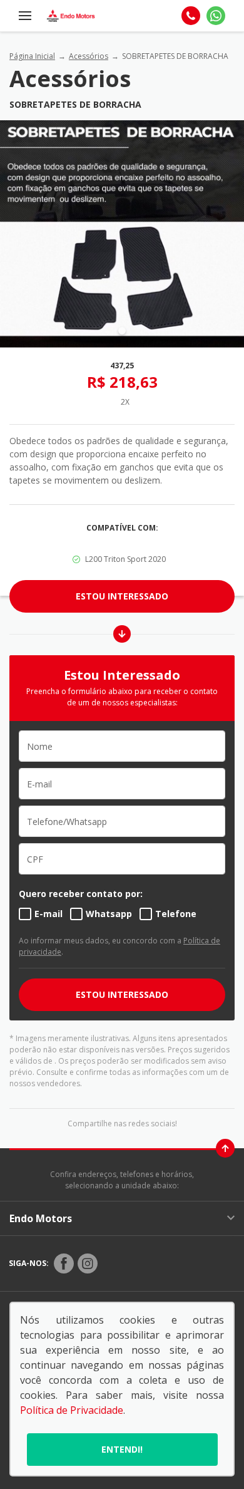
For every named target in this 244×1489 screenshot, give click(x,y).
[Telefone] (190, 15)
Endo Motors (40, 1218)
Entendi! (122, 1449)
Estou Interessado (122, 596)
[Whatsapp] (215, 15)
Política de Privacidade (71, 1410)
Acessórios (88, 56)
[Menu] (25, 15)
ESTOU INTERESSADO (122, 994)
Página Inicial (32, 56)
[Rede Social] (64, 1263)
